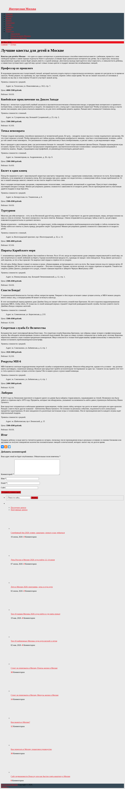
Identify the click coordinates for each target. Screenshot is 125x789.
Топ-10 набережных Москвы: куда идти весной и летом (34, 641)
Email (4, 483)
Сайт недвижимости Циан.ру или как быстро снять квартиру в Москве (40, 776)
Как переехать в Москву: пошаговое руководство (31, 749)
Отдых (8, 25)
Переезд (9, 16)
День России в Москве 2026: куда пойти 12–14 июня (33, 560)
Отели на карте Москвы (21, 36)
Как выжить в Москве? (20, 722)
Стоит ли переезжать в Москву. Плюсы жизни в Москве (34, 668)
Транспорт (10, 23)
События (9, 27)
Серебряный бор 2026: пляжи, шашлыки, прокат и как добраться (38, 533)
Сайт (3, 488)
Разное (8, 29)
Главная (9, 14)
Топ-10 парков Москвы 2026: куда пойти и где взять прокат (35, 614)
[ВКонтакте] (2, 446)
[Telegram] (9, 446)
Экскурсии (15, 34)
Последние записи (18, 508)
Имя (3, 478)
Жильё (8, 18)
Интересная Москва (22, 8)
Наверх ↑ (5, 787)
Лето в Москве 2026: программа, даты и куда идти (32, 587)
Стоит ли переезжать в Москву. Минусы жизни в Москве (34, 695)
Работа (8, 21)
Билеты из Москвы (19, 38)
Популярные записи (19, 510)
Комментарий (7, 474)
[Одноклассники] (5, 446)
